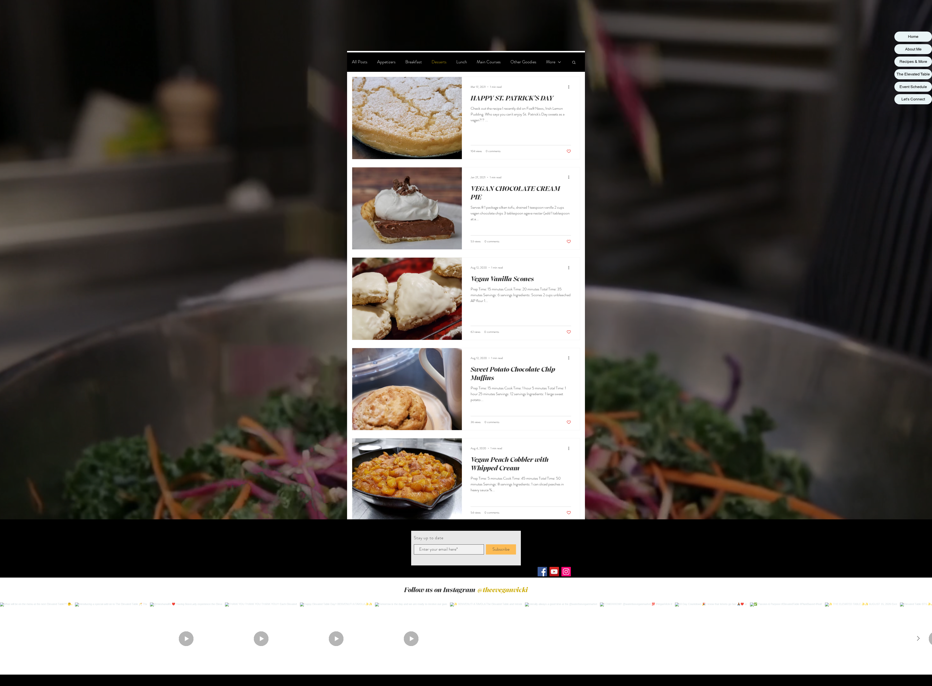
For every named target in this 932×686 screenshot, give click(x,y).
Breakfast (413, 62)
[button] (574, 62)
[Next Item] (918, 638)
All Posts (359, 62)
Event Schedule (913, 86)
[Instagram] (566, 571)
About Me (913, 49)
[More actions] (570, 87)
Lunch (461, 62)
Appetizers (386, 62)
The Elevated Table (913, 74)
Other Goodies (523, 62)
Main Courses (489, 62)
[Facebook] (542, 571)
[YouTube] (554, 571)
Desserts (439, 62)
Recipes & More (913, 61)
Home (913, 36)
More (550, 62)
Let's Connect (913, 99)
